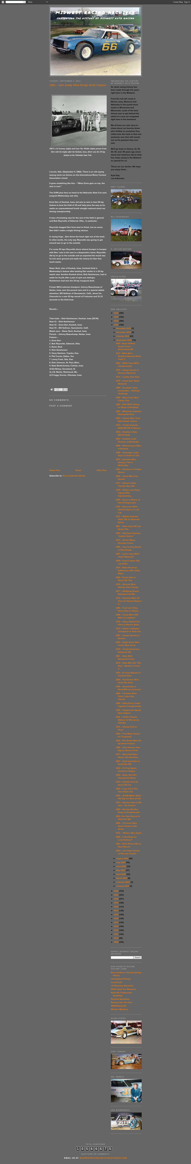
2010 (116, 938)
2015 (116, 918)
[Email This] (55, 389)
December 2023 (123, 328)
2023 (116, 325)
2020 (116, 899)
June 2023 (121, 866)
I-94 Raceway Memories (122, 986)
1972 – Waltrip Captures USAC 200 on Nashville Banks (128, 519)
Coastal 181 (116, 982)
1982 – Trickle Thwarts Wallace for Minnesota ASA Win (127, 720)
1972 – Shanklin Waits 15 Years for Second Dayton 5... (129, 601)
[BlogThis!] (58, 389)
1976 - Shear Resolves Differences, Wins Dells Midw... (128, 570)
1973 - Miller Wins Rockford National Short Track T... (128, 356)
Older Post (102, 470)
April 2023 (121, 874)
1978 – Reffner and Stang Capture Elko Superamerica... (128, 493)
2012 (116, 930)
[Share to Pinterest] (66, 389)
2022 (116, 891)
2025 (116, 317)
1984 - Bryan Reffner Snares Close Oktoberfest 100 (125, 346)
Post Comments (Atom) (74, 476)
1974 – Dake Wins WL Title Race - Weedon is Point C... (128, 666)
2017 (116, 910)
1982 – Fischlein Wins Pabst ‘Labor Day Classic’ (126, 696)
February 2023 (123, 882)
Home (78, 470)
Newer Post (54, 470)
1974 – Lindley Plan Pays (128, 377)
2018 (116, 907)
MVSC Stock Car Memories (123, 989)
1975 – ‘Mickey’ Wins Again (129, 833)
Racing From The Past (121, 1002)
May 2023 (121, 870)
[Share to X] (60, 389)
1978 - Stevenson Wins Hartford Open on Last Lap (127, 509)
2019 (116, 903)
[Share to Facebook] (63, 389)
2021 (116, 895)
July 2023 (121, 862)
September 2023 (124, 340)
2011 (116, 934)
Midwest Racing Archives (96, 12)
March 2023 (122, 878)
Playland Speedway (120, 999)
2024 (116, 321)
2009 (116, 942)
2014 (116, 922)
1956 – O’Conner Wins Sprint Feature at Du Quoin (126, 826)
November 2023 (124, 332)
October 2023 (123, 336)
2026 (116, 313)
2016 (116, 914)
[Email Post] (51, 389)
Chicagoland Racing (120, 979)
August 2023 (122, 858)
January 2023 (123, 886)
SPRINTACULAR (118, 1006)
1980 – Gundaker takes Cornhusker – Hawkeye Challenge (128, 391)
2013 (116, 926)
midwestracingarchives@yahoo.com (103, 1158)
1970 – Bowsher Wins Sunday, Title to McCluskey (126, 462)
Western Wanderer (119, 1009)
